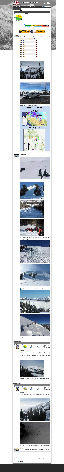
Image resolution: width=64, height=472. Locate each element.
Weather (28, 6)
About (14, 6)
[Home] (16, 3)
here (29, 58)
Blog (25, 6)
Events (30, 6)
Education (20, 6)
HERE (20, 288)
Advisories (17, 6)
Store (32, 6)
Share (19, 10)
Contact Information (22, 468)
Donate (34, 6)
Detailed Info (23, 6)
